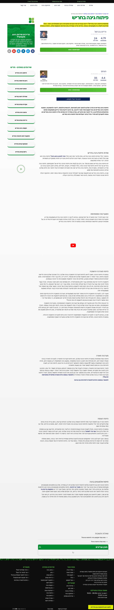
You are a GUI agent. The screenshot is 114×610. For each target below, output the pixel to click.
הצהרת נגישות (62, 609)
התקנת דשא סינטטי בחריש (21, 136)
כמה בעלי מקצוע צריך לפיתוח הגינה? (93, 537)
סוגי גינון (57, 5)
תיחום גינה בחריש (21, 73)
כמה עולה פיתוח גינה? (98, 542)
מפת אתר (50, 609)
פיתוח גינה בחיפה (88, 14)
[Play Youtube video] (73, 245)
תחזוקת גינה (46, 5)
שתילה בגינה (68, 5)
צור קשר (23, 5)
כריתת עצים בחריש (21, 120)
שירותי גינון (81, 5)
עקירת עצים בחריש (21, 104)
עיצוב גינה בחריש (21, 112)
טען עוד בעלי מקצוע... (73, 99)
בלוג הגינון (33, 5)
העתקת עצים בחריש (21, 144)
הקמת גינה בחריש (21, 128)
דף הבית (105, 14)
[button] (73, 537)
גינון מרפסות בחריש (21, 81)
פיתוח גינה (98, 14)
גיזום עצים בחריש (21, 152)
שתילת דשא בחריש (21, 96)
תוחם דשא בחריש (21, 89)
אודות (91, 5)
